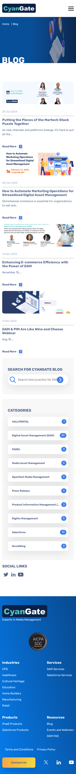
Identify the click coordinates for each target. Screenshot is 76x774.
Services (54, 663)
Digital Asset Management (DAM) (33, 435)
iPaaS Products (12, 723)
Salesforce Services (59, 675)
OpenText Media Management (31, 477)
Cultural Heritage (13, 681)
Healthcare (9, 675)
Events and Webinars (60, 730)
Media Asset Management (28, 463)
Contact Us (19, 762)
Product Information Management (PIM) (36, 504)
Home (5, 24)
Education (8, 687)
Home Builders (11, 693)
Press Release (21, 490)
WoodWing (18, 546)
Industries (10, 663)
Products (10, 717)
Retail (6, 705)
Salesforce (19, 532)
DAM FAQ (53, 736)
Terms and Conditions (19, 749)
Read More (9, 146)
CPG (5, 669)
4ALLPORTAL (20, 421)
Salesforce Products (15, 730)
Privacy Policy (46, 749)
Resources (56, 717)
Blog (50, 723)
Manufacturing (11, 699)
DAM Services (55, 669)
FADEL (16, 449)
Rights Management (25, 518)
